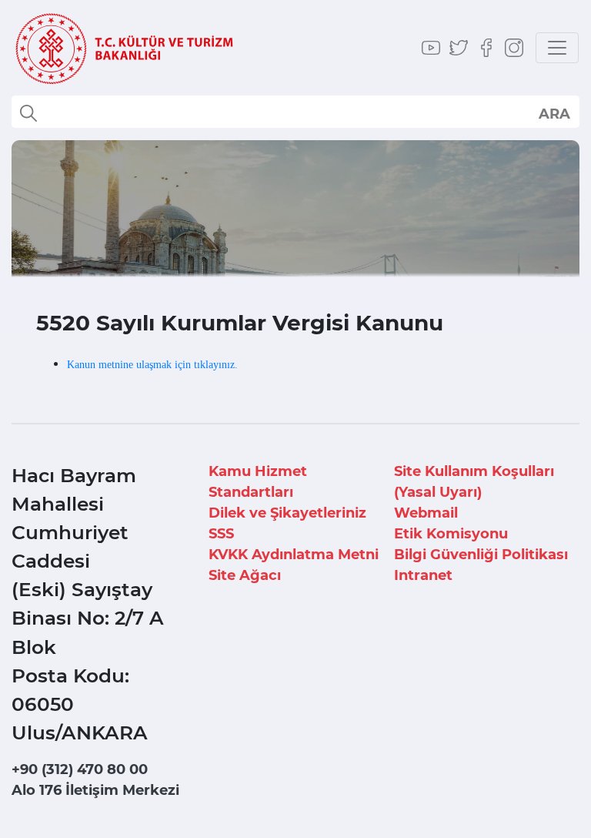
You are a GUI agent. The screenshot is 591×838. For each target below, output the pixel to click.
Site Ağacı (245, 575)
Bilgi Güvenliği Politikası (481, 554)
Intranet (423, 575)
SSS (221, 533)
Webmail (426, 512)
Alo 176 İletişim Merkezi (95, 790)
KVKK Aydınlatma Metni (294, 554)
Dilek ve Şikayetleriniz (287, 512)
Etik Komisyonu (451, 533)
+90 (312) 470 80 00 (80, 769)
